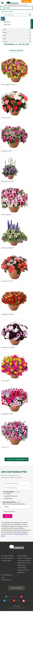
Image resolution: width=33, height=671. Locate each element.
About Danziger (22, 556)
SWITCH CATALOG (9, 11)
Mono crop (7, 24)
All (5, 19)
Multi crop (7, 22)
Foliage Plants (8, 498)
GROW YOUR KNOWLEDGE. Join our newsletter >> (17, 5)
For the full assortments (16, 459)
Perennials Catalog (7, 558)
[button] (2, 3)
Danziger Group (6, 580)
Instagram (28, 600)
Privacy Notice (21, 565)
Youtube (18, 600)
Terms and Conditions (24, 560)
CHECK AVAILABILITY (16, 588)
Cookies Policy (21, 568)
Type (4, 38)
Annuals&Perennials (13, 596)
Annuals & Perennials (10, 496)
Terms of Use (18, 534)
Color (4, 35)
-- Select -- (7, 507)
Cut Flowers (7, 494)
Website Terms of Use (24, 563)
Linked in (8, 600)
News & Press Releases (24, 558)
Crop (4, 29)
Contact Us (16, 606)
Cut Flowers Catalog (7, 556)
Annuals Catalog (6, 560)
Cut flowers (26, 596)
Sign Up (7, 516)
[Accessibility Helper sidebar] (3, 19)
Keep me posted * (9, 511)
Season (5, 41)
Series (5, 32)
